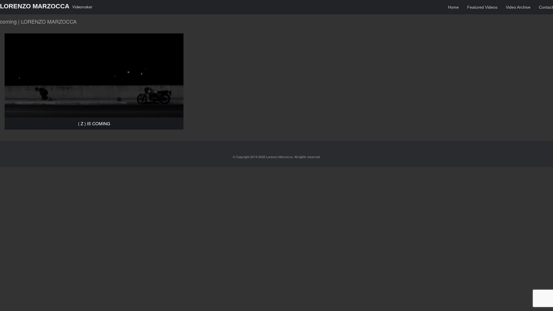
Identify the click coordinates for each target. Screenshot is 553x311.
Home (453, 7)
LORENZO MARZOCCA (34, 6)
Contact (546, 7)
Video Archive (518, 7)
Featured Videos (482, 7)
